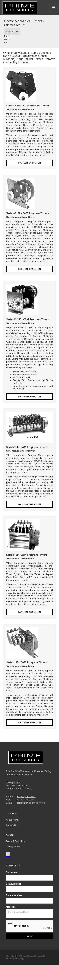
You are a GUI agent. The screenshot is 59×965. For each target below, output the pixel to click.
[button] (53, 7)
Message (11, 906)
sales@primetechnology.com (31, 803)
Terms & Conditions (15, 841)
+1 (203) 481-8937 (26, 799)
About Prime (12, 820)
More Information (29, 162)
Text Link (7, 36)
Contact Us (11, 825)
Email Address (13, 883)
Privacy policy (13, 846)
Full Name (11, 872)
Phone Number (14, 895)
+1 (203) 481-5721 (26, 796)
